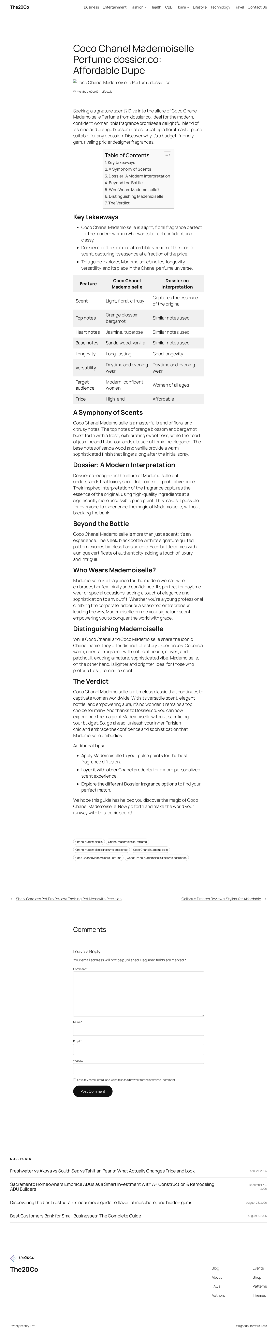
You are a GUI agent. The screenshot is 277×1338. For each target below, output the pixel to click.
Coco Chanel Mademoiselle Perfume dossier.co (157, 858)
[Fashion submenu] (145, 7)
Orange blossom (122, 315)
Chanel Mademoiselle (89, 842)
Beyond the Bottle (126, 182)
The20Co (19, 7)
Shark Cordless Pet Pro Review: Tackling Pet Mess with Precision (69, 898)
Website (78, 1060)
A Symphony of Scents (130, 169)
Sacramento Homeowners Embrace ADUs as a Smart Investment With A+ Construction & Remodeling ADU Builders (112, 1187)
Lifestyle (107, 91)
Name (77, 1022)
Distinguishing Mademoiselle (136, 196)
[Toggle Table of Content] (165, 154)
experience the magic (126, 507)
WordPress (260, 1326)
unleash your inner (146, 723)
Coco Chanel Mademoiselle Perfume (98, 858)
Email (77, 1041)
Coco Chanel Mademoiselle (150, 850)
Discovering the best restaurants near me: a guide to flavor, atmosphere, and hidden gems (101, 1202)
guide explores (105, 262)
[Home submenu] (188, 7)
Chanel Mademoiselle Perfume (127, 842)
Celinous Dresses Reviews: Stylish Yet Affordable (221, 898)
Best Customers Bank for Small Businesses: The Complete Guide (75, 1215)
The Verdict (119, 203)
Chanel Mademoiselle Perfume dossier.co (101, 850)
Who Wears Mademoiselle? (134, 189)
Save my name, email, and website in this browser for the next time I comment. (126, 1080)
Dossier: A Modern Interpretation (139, 176)
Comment (80, 969)
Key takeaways (121, 162)
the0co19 (92, 91)
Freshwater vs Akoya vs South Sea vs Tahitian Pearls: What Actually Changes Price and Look (102, 1170)
